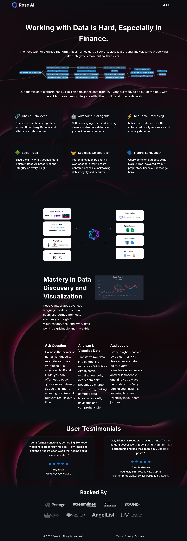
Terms (119, 536)
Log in (166, 4)
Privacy (129, 536)
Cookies (139, 536)
